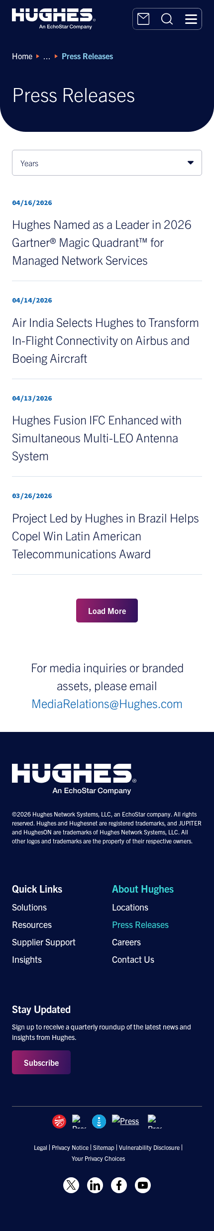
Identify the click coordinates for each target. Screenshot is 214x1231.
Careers (126, 941)
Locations (130, 907)
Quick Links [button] (37, 888)
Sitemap (103, 1147)
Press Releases (140, 924)
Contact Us (133, 959)
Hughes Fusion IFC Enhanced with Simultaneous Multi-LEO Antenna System (97, 437)
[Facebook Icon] (119, 1185)
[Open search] (167, 19)
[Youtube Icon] (143, 1185)
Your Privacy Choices (98, 1158)
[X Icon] (71, 1185)
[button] (191, 19)
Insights (27, 959)
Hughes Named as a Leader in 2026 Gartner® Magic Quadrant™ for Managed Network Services (102, 241)
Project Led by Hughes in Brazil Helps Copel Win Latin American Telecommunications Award (105, 535)
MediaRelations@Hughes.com (107, 703)
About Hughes (143, 888)
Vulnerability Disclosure (149, 1147)
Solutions (29, 907)
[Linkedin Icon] (95, 1185)
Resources (32, 924)
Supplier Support (44, 941)
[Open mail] (143, 19)
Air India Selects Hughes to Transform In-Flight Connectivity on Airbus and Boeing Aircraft (105, 339)
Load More (107, 611)
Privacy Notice (70, 1147)
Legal (40, 1147)
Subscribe (41, 1062)
